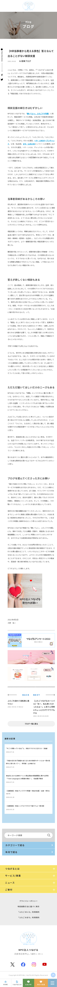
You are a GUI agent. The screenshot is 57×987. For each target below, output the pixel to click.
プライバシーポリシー (28, 901)
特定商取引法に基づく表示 (28, 906)
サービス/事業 (13, 875)
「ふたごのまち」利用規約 (28, 917)
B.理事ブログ (25, 61)
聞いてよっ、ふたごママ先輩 (38, 113)
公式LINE (28, 984)
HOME (5, 984)
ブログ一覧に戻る (31, 724)
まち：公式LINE (29, 144)
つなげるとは (17, 984)
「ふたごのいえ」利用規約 (28, 912)
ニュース (10, 882)
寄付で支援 (41, 984)
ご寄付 (8, 889)
